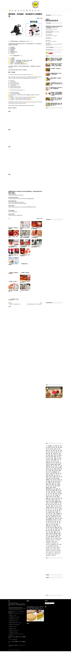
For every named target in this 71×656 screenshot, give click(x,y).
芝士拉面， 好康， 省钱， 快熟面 (53, 533)
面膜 (46, 490)
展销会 (27, 10)
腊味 (52, 478)
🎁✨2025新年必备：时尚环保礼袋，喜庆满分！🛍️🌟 (25, 282)
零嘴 (55, 481)
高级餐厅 (55, 458)
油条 (46, 527)
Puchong (52, 550)
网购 (51, 510)
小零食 (54, 513)
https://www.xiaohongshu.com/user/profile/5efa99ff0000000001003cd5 (22, 207)
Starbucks (49, 553)
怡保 (59, 521)
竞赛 (56, 473)
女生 (46, 493)
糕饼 (58, 458)
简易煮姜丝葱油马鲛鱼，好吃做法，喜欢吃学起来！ (55, 74)
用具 (52, 524)
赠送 (46, 530)
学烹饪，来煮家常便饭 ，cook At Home (51, 519)
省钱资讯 (60, 501)
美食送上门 (54, 487)
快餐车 (47, 478)
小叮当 (47, 513)
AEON (51, 538)
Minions (54, 547)
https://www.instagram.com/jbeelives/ (16, 195)
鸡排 (58, 467)
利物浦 (49, 481)
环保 (49, 467)
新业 (57, 516)
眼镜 (51, 521)
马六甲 (50, 484)
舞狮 (57, 510)
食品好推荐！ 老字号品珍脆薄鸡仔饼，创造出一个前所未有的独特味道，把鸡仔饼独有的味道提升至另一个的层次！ (56, 94)
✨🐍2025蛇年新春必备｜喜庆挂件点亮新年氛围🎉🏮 (36, 237)
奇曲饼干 (61, 493)
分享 (57, 456)
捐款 (60, 473)
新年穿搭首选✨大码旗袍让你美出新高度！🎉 (13, 228)
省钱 (49, 501)
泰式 (53, 507)
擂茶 (55, 479)
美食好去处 (47, 487)
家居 (30, 10)
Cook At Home (48, 539)
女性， (51, 493)
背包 (54, 447)
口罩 (59, 476)
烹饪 (58, 493)
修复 (58, 518)
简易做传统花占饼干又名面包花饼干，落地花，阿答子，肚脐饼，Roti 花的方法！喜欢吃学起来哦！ (56, 64)
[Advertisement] (25, 120)
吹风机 (47, 453)
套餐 (60, 507)
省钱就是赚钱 (56, 501)
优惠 (18, 10)
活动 (53, 467)
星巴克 (60, 516)
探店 (55, 507)
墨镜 (56, 490)
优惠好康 (57, 524)
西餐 (59, 510)
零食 (53, 481)
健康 (54, 470)
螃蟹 (53, 493)
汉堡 (54, 462)
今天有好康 (51, 473)
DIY (55, 539)
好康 (49, 464)
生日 (59, 499)
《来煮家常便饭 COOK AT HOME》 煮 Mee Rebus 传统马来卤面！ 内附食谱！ (56, 83)
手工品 (55, 504)
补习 (49, 450)
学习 (57, 519)
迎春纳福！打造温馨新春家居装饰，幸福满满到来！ (36, 228)
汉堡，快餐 (57, 462)
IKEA (57, 544)
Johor (60, 544)
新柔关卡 (47, 516)
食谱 (48, 504)
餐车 (51, 450)
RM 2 (55, 550)
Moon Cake (58, 547)
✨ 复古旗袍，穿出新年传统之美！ (24, 291)
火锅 (55, 467)
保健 (52, 447)
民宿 (51, 490)
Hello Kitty (48, 544)
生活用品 (56, 499)
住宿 (46, 536)
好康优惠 (59, 464)
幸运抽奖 (56, 518)
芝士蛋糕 (47, 533)
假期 (52, 470)
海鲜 (58, 461)
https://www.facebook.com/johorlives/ (16, 202)
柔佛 (55, 496)
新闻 (15, 10)
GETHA (56, 541)
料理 (51, 481)
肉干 (49, 498)
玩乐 (48, 510)
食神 (51, 504)
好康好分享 (52, 464)
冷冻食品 (58, 479)
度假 (49, 456)
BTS (53, 538)
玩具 (46, 510)
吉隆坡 (60, 467)
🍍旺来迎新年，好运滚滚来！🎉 (13, 281)
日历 (53, 496)
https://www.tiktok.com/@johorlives (15, 215)
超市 (58, 450)
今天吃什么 (47, 473)
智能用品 (59, 533)
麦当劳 (53, 484)
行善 (53, 518)
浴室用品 (56, 527)
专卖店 (49, 536)
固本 (49, 461)
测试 (56, 450)
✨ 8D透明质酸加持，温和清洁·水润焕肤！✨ (13, 264)
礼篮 (61, 479)
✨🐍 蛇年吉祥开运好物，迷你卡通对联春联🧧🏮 (25, 255)
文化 (53, 510)
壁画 (58, 447)
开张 (49, 476)
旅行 (60, 481)
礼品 (46, 481)
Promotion (48, 550)
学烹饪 (61, 518)
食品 (46, 504)
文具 (55, 510)
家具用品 (50, 470)
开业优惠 (47, 476)
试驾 (53, 504)
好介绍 (47, 464)
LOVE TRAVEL (48, 547)
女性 (48, 493)
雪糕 (60, 519)
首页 (9, 10)
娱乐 (38, 10)
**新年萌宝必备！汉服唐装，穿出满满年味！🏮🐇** (13, 255)
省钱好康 (53, 501)
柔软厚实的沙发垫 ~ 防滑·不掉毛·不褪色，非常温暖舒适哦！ (56, 88)
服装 (48, 458)
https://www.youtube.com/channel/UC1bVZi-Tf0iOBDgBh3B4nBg (21, 198)
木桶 (58, 490)
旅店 (58, 481)
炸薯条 (51, 530)
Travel (56, 553)
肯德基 (54, 476)
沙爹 (54, 498)
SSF (46, 553)
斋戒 (53, 530)
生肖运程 (47, 501)
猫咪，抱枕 (58, 484)
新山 (49, 516)
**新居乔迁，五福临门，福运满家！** (13, 237)
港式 (52, 458)
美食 (21, 10)
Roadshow (58, 550)
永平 (49, 524)
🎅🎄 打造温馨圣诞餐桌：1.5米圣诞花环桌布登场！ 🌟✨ (24, 246)
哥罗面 (60, 458)
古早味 (47, 461)
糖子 (58, 507)
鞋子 (61, 513)
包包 (46, 447)
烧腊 (46, 499)
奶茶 (60, 490)
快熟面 (49, 478)
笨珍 (56, 447)
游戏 (51, 527)
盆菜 (55, 493)
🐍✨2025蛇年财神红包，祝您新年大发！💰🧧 (13, 299)
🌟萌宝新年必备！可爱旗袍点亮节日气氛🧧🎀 (13, 273)
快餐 (61, 476)
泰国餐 (51, 507)
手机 (58, 504)
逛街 (53, 461)
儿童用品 (55, 456)
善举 (56, 498)
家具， (47, 470)
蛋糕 (59, 453)
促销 (51, 453)
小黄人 (52, 513)
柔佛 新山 (58, 496)
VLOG (58, 553)
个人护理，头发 (48, 459)
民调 (48, 490)
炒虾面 (61, 450)
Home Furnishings (53, 544)
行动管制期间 (49, 518)
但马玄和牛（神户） (55, 453)
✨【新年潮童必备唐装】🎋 (24, 263)
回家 (51, 467)
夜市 (57, 521)
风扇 (59, 456)
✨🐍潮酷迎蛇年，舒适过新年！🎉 (25, 273)
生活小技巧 (53, 499)
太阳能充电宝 (47, 507)
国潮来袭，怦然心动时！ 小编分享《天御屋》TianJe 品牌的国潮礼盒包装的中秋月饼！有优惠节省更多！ (56, 60)
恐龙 (56, 476)
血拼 (46, 521)
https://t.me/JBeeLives (12, 211)
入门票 (52, 498)
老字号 (53, 479)
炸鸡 (48, 530)
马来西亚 (47, 484)
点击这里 (13, 72)
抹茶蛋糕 (54, 490)
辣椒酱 (54, 478)
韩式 (52, 462)
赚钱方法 (56, 536)
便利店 (61, 447)
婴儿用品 (47, 524)
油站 (48, 527)
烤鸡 (52, 476)
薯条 (60, 504)
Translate (52, 604)
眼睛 (48, 521)
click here (15, 107)
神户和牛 (49, 499)
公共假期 (52, 459)
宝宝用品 (49, 447)
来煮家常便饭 (47, 479)
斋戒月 (56, 530)
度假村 (52, 456)
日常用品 (9, 219)
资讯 (12, 10)
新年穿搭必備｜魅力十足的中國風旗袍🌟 (24, 228)
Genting (53, 541)
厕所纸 (54, 450)
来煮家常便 (57, 478)
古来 (60, 459)
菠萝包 (47, 450)
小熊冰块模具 (58, 513)
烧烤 (61, 498)
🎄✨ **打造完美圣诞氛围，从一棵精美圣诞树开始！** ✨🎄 (13, 246)
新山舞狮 (53, 516)
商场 (59, 498)
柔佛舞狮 (47, 498)
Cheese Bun (56, 538)
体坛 (35, 10)
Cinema (60, 538)
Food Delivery (48, 541)
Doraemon (58, 539)
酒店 (58, 473)
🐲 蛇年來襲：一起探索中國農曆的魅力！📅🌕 (13, 291)
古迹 (57, 459)
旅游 (23, 10)
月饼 (60, 527)
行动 (46, 518)
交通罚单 (60, 470)
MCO (51, 547)
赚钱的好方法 (52, 536)
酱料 (56, 470)
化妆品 (47, 467)
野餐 (55, 521)
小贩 (49, 513)
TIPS (52, 553)
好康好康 (56, 464)
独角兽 (47, 456)
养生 (53, 521)
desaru (52, 539)
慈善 (49, 453)
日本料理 (47, 496)
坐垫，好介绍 (47, 538)
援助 (58, 527)
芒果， (55, 484)
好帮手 (60, 462)
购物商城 (55, 459)
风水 (46, 458)
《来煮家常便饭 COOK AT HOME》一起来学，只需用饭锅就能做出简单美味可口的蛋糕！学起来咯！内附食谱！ (35, 604)
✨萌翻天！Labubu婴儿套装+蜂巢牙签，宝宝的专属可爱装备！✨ (25, 237)
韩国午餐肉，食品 (48, 462)
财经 (33, 10)
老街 (50, 479)
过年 (55, 461)
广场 (51, 461)
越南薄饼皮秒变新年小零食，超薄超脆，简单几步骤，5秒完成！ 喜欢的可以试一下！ (56, 104)
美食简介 (51, 487)
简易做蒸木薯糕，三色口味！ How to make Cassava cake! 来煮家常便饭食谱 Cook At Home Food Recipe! (56, 99)
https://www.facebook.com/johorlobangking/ (17, 203)
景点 (54, 473)
